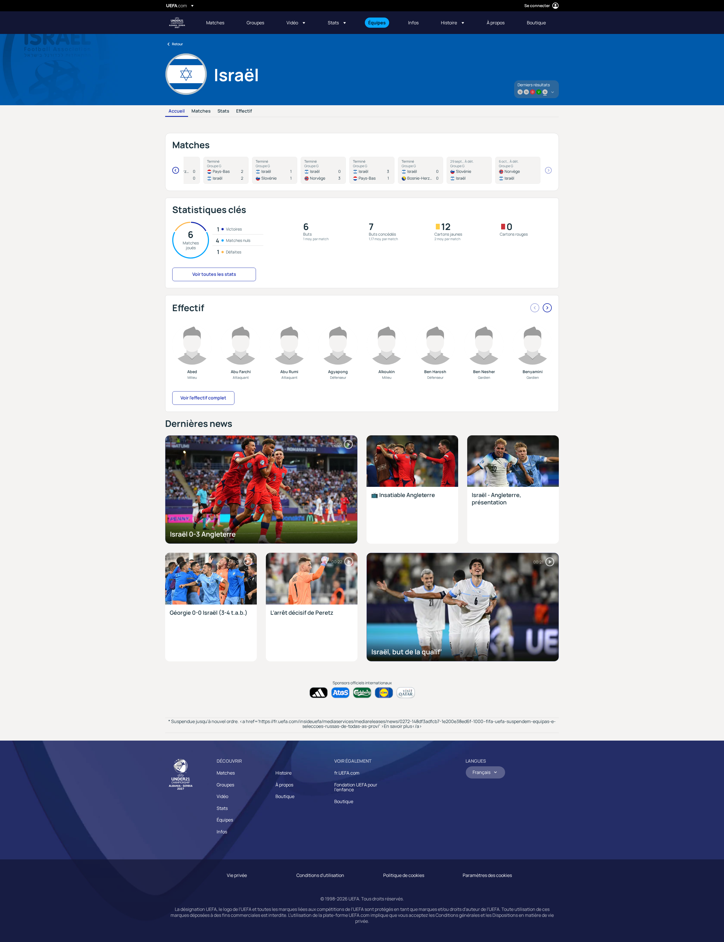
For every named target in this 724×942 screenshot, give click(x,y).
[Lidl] (384, 692)
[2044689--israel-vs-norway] (323, 170)
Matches (201, 111)
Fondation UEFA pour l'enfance (355, 787)
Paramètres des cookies (487, 875)
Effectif (244, 111)
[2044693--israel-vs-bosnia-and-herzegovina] (420, 170)
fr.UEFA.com (346, 773)
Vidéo (222, 796)
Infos (222, 832)
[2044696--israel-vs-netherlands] (372, 170)
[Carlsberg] (362, 692)
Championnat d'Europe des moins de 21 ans (177, 22)
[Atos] (340, 692)
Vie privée (237, 875)
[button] (296, 22)
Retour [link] (177, 44)
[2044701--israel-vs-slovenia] (274, 170)
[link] (215, 22)
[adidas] (318, 692)
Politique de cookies (403, 875)
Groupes (225, 785)
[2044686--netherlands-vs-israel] (226, 170)
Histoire (283, 773)
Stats (223, 111)
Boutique (284, 796)
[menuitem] (219, 22)
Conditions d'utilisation (320, 875)
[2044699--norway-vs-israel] (517, 170)
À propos (284, 785)
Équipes (225, 820)
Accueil (177, 111)
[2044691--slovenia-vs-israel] (469, 170)
